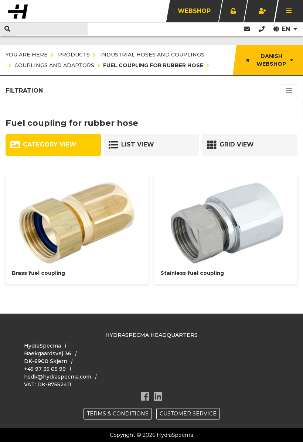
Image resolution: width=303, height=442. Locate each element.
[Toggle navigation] (289, 90)
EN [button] (287, 28)
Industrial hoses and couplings (151, 54)
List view (137, 144)
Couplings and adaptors (54, 65)
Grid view (236, 144)
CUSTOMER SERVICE (188, 413)
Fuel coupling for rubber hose (153, 65)
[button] (261, 28)
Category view (49, 144)
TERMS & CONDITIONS (118, 413)
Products (73, 54)
